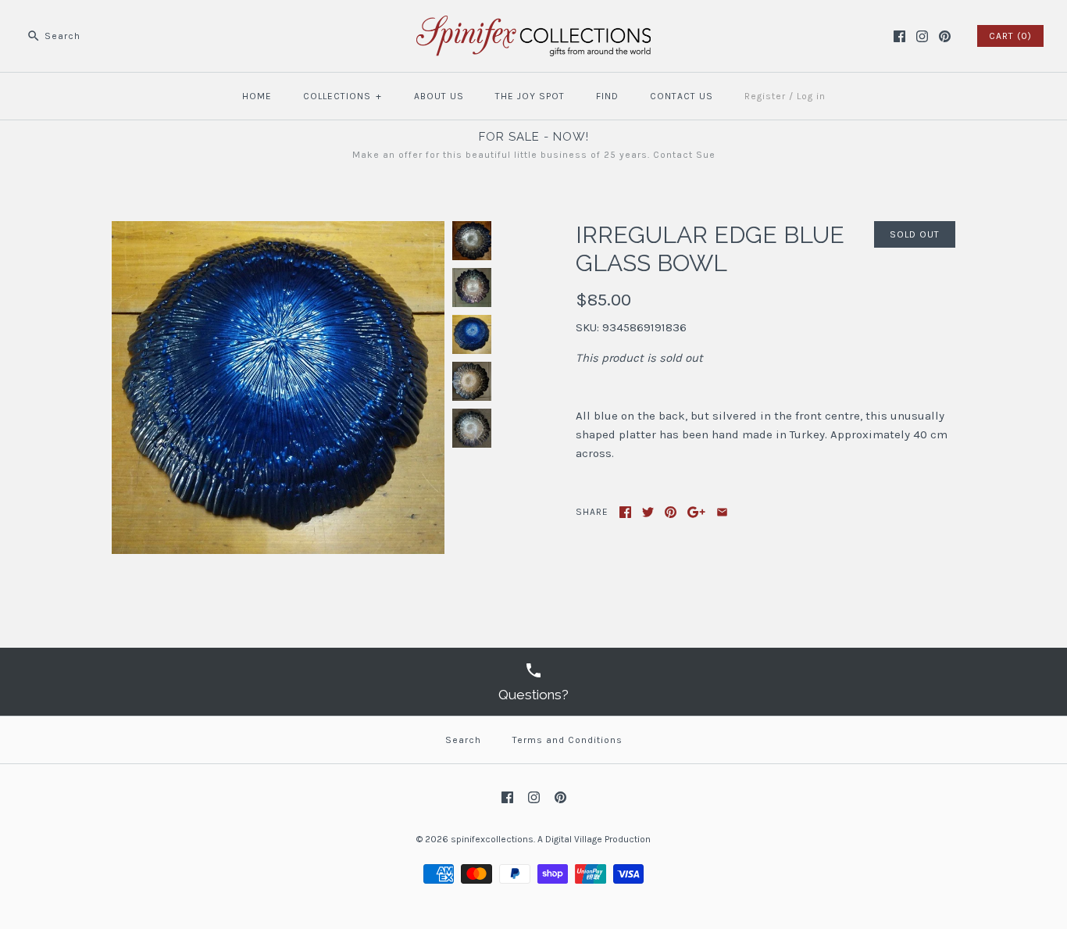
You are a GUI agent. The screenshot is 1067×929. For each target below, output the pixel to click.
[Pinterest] (945, 36)
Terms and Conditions (567, 739)
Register (765, 96)
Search (463, 739)
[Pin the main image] (670, 512)
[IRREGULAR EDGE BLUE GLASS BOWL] (278, 230)
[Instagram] (922, 36)
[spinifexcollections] (533, 25)
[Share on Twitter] (648, 512)
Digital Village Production (598, 839)
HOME (257, 96)
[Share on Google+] (696, 512)
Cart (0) (1010, 35)
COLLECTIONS (342, 96)
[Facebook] (899, 36)
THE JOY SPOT (530, 96)
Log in (811, 96)
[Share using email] (722, 512)
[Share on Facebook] (625, 512)
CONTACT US (681, 96)
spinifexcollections (492, 839)
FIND (607, 96)
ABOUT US (439, 96)
